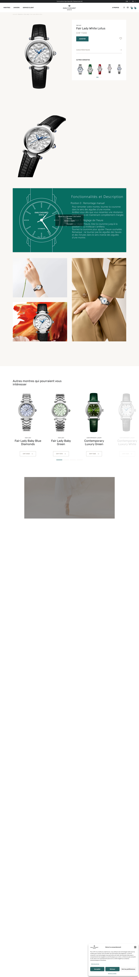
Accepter (97, 969)
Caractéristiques (83, 50)
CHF (127, 1)
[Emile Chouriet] (69, 7)
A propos (115, 7)
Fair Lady (26, 14)
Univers (16, 7)
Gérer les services (95, 964)
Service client (28, 7)
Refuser (112, 969)
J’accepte (69, 224)
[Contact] (128, 7)
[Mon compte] (124, 7)
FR (133, 1)
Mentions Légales (112, 973)
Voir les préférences (128, 969)
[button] (135, 947)
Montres (6, 7)
